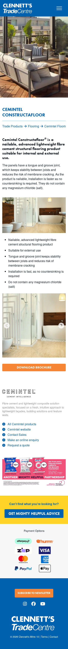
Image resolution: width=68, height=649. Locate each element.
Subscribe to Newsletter (34, 593)
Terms (44, 636)
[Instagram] (25, 604)
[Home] (17, 7)
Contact (54, 636)
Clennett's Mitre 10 (29, 636)
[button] (6, 325)
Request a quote (19, 445)
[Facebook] (33, 604)
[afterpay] (23, 540)
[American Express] (44, 559)
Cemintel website (19, 429)
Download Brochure (34, 367)
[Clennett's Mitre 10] (34, 625)
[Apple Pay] (44, 568)
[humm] (44, 540)
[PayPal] (23, 568)
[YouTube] (42, 604)
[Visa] (44, 549)
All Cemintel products (22, 424)
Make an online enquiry (23, 440)
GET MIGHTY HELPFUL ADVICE (34, 513)
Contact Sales (17, 434)
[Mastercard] (23, 559)
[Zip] (23, 549)
